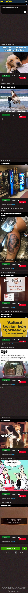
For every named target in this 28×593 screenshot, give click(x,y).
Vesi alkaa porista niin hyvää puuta (12, 311)
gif (5, 4)
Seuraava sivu (10, 548)
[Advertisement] (14, 29)
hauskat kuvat (10, 4)
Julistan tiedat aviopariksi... (10, 458)
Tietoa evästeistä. (6, 9)
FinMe (13, 498)
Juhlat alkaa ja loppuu (8, 347)
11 (3, 552)
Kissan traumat (5, 417)
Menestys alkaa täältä (8, 272)
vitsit (2, 4)
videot (16, 4)
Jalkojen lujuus (5, 160)
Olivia (13, 268)
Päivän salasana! (6, 502)
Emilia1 (13, 204)
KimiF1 (13, 454)
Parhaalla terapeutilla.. (8, 44)
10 (6, 552)
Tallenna (23, 77)
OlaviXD (13, 384)
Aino (13, 79)
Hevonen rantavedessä (8, 83)
